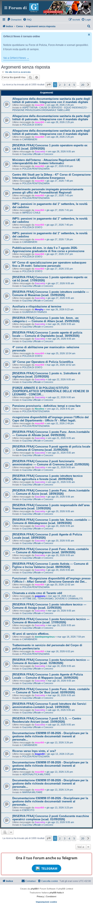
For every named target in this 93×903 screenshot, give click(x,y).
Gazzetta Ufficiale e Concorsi (37, 154)
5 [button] (74, 85)
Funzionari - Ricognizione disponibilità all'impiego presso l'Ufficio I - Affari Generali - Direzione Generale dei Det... (51, 580)
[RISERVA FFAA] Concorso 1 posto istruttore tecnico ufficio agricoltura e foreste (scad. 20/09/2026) (47, 477)
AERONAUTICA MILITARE (36, 774)
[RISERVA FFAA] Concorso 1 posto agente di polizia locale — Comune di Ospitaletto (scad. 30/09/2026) (47, 334)
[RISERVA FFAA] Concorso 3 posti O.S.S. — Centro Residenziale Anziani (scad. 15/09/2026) (46, 720)
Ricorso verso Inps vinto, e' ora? (34, 751)
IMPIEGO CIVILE (31, 212)
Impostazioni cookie (46, 902)
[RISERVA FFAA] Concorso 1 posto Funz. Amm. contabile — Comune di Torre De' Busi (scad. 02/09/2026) (51, 691)
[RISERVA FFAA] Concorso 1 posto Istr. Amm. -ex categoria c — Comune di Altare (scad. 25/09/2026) (45, 319)
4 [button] (69, 85)
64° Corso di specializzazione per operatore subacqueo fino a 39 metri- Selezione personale (49, 264)
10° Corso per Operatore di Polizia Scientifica (42, 361)
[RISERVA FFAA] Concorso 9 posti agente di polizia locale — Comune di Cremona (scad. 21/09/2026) (51, 448)
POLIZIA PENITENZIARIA (36, 168)
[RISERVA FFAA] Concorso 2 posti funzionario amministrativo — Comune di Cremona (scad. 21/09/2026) (50, 463)
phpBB (34, 888)
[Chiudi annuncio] (89, 34)
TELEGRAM (49, 868)
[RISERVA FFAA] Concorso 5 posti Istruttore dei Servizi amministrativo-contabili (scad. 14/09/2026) (49, 705)
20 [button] (82, 85)
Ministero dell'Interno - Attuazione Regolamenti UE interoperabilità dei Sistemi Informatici (46, 161)
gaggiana (40, 596)
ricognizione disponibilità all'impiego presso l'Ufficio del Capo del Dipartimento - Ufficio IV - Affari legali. (50, 419)
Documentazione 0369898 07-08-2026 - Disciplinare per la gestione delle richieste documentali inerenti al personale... (50, 736)
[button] (48, 84)
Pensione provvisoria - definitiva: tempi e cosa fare (46, 405)
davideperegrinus (45, 636)
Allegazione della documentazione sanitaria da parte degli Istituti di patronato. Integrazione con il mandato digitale (51, 100)
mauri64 (39, 105)
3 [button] (64, 85)
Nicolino (39, 408)
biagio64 (40, 754)
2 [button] (60, 85)
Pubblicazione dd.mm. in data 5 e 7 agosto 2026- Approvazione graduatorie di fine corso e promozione (48, 249)
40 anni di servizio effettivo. (30, 633)
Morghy (39, 309)
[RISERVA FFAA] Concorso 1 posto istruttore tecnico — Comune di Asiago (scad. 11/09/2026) (49, 606)
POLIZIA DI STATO (32, 124)
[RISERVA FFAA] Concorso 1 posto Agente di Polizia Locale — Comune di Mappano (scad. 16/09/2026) (47, 676)
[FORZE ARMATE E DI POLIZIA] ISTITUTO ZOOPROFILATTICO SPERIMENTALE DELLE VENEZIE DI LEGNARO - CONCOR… (50, 391)
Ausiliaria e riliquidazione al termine (36, 306)
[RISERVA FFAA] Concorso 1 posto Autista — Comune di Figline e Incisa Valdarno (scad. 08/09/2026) (50, 565)
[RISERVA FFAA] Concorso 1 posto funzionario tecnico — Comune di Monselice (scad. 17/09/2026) (51, 621)
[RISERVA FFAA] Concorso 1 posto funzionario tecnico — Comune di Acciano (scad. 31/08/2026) (51, 661)
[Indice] (46, 7)
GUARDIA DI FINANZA (34, 312)
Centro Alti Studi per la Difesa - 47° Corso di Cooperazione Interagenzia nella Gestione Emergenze (51, 176)
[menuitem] (14, 19)
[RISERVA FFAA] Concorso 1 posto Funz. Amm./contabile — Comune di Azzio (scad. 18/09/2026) (51, 492)
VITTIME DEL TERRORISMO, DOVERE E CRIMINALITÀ (52, 598)
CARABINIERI (29, 139)
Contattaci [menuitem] (30, 881)
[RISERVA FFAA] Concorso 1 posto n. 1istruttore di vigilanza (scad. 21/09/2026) (46, 375)
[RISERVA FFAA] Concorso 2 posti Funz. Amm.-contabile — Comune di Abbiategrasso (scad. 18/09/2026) (50, 550)
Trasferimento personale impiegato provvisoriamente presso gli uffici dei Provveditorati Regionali (47, 191)
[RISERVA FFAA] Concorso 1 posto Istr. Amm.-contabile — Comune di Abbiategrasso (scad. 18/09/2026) (51, 521)
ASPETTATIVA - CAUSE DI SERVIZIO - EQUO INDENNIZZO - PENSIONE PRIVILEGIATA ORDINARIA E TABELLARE (50, 108)
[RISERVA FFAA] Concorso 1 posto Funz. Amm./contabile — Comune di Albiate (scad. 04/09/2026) (51, 433)
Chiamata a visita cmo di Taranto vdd (37, 593)
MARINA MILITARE (32, 792)
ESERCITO (28, 810)
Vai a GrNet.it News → (16, 57)
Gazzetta (40, 151)
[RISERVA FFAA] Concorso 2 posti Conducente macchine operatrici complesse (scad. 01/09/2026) (50, 817)
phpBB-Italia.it (57, 892)
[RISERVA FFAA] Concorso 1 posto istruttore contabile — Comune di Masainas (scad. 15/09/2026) (50, 293)
